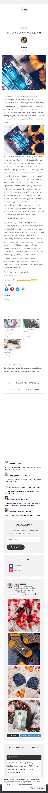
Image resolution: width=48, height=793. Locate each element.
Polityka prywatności (25, 784)
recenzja (36, 371)
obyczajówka (16, 371)
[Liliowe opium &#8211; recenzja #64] (12, 344)
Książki (13, 365)
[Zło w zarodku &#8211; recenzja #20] (12, 323)
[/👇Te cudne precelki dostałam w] (24, 615)
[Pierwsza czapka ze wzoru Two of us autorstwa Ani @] (24, 682)
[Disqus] (24, 428)
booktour (17, 368)
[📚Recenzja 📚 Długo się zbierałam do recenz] (24, 716)
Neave (24, 48)
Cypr (22, 368)
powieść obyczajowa (27, 371)
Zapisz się (15, 547)
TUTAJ (23, 772)
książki (34, 368)
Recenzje (18, 365)
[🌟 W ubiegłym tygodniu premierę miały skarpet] (24, 649)
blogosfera (10, 368)
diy (31, 368)
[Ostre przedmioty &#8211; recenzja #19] (31, 323)
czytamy (26, 368)
